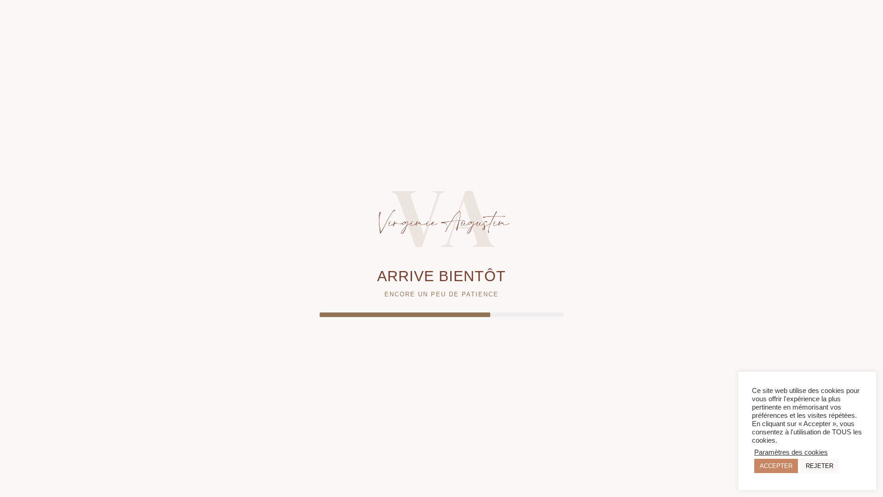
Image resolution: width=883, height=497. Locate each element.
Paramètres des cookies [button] (791, 452)
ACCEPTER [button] (776, 465)
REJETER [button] (819, 465)
